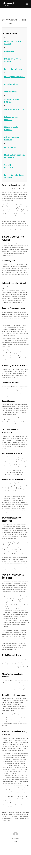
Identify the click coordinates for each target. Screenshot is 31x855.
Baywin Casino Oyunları (13, 69)
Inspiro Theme (12, 852)
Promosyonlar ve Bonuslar (14, 77)
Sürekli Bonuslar (10, 92)
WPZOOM (19, 852)
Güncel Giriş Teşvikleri (12, 84)
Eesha (5, 23)
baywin (4, 188)
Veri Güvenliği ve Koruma (14, 109)
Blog (11, 23)
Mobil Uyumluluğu (11, 147)
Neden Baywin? (10, 51)
